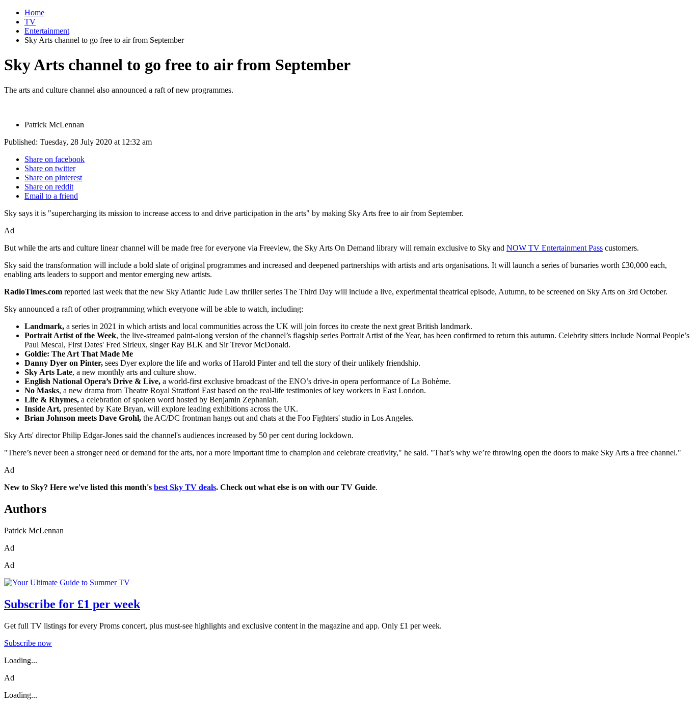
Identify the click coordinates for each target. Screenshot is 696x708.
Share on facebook (54, 159)
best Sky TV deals (185, 487)
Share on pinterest (53, 177)
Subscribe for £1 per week (72, 604)
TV (30, 21)
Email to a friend (51, 196)
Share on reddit (48, 186)
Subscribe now (28, 643)
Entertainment (46, 30)
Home (34, 12)
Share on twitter (49, 168)
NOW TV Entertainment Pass (554, 247)
